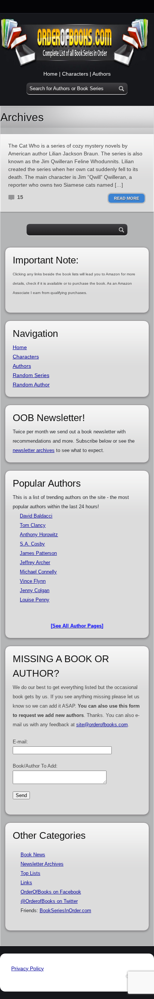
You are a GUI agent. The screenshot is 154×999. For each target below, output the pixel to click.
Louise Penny (34, 600)
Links (26, 882)
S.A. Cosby (32, 544)
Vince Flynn (33, 581)
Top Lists (30, 873)
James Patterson (38, 553)
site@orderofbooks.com (102, 724)
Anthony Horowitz (39, 534)
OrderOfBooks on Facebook (51, 892)
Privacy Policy (27, 968)
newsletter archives (34, 450)
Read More (126, 198)
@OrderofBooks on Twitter (49, 901)
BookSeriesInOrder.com (65, 910)
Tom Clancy (33, 525)
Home (50, 74)
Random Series (31, 375)
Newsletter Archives (42, 864)
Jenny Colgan (34, 590)
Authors (101, 74)
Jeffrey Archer (35, 562)
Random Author (31, 385)
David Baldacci (36, 516)
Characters (75, 74)
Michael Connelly (38, 572)
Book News (33, 854)
